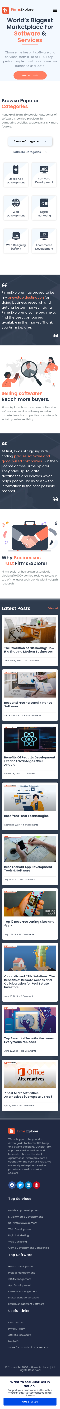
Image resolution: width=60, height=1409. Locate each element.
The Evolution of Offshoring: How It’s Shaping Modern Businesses (29, 650)
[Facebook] (12, 1185)
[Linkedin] (28, 1185)
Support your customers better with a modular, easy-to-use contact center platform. (30, 1392)
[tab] (30, 141)
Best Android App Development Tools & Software (28, 869)
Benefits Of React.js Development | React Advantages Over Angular (29, 761)
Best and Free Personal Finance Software (28, 704)
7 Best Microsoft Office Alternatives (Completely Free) (28, 1095)
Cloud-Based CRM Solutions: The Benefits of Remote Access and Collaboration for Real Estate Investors (29, 981)
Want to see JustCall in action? (30, 1384)
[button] (55, 10)
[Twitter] (20, 1185)
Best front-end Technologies (26, 816)
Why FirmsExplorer (24, 560)
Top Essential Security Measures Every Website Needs (29, 1040)
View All (53, 608)
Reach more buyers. (25, 396)
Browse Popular (20, 103)
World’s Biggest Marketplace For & (30, 30)
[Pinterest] (36, 1185)
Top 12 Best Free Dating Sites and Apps (29, 923)
